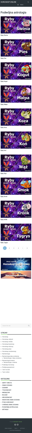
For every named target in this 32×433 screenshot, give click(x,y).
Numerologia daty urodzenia (10, 356)
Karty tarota (7, 383)
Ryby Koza (4, 127)
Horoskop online (8, 2)
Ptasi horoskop (8, 402)
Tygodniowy (6, 390)
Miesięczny (6, 392)
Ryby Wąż (3, 173)
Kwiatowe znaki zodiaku (11, 400)
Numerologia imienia (8, 360)
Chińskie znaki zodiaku (10, 404)
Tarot (15, 428)
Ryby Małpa (4, 104)
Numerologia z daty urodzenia (12, 358)
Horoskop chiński (7, 341)
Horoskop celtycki (7, 339)
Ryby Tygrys (4, 242)
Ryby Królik (4, 219)
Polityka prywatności (8, 367)
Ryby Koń (3, 150)
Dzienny (5, 387)
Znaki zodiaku (7, 385)
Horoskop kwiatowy (8, 344)
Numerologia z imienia (10, 362)
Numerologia (6, 354)
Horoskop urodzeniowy (9, 351)
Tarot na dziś (6, 369)
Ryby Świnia (4, 35)
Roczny (4, 395)
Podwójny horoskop (8, 365)
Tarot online (5, 372)
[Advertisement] (16, 304)
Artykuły (5, 409)
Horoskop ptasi (6, 349)
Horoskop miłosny (7, 346)
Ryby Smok (4, 196)
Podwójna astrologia (10, 407)
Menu (21, 4)
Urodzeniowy (7, 397)
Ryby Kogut (4, 81)
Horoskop (5, 337)
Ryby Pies (3, 58)
